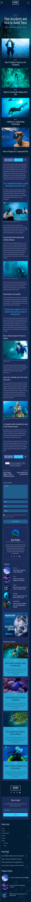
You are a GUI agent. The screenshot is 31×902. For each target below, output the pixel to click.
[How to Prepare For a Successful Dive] (15, 137)
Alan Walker (13, 27)
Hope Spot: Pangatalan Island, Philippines (19, 571)
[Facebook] (11, 556)
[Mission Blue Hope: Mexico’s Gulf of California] (15, 719)
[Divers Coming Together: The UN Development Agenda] (7, 604)
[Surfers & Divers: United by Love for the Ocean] (15, 754)
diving (11, 463)
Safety (15, 15)
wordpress (17, 465)
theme (12, 465)
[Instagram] (14, 556)
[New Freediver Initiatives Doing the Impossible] (15, 651)
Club (14, 576)
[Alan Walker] (6, 27)
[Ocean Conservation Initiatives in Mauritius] (7, 579)
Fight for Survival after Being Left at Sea (15, 93)
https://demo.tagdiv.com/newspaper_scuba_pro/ (15, 542)
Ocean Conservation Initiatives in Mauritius (19, 580)
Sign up (15, 815)
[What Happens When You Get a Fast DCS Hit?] (7, 596)
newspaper (17, 463)
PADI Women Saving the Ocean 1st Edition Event (20, 588)
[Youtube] (19, 556)
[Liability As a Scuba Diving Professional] (15, 107)
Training (15, 593)
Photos (15, 568)
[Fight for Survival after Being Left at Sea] (15, 78)
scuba (23, 463)
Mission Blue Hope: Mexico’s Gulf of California (15, 732)
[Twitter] (16, 556)
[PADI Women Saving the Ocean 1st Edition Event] (7, 587)
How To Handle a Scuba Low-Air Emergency (15, 63)
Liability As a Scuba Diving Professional (15, 122)
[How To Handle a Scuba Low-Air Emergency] (15, 48)
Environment (16, 601)
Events (14, 585)
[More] (25, 160)
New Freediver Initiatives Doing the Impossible (15, 664)
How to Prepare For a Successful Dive (15, 151)
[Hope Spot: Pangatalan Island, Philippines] (7, 570)
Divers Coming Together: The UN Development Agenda (8, 474)
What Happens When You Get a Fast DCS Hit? (20, 597)
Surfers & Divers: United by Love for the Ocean (15, 767)
